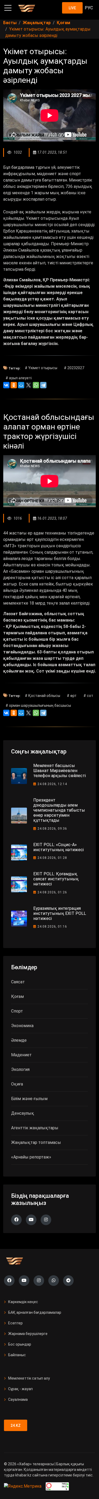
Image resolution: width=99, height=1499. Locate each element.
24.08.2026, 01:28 (52, 858)
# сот (88, 695)
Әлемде (19, 1040)
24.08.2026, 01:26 (52, 892)
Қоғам (17, 996)
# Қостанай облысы (42, 695)
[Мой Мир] (21, 385)
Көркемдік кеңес (23, 1302)
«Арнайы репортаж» (31, 1157)
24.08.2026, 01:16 (52, 926)
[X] (28, 385)
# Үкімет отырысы (41, 368)
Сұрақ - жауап (20, 1389)
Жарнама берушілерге (28, 1334)
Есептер (15, 1323)
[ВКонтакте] (6, 385)
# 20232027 (74, 368)
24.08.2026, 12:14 (52, 784)
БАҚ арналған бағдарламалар (34, 1312)
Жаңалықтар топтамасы (36, 1142)
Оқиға (17, 1084)
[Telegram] (43, 385)
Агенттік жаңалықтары (34, 1127)
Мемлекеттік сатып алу (29, 1378)
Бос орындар (19, 1344)
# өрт (72, 695)
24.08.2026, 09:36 (52, 828)
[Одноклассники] (14, 385)
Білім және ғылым (29, 1098)
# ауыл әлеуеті (19, 378)
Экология (20, 1069)
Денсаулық (22, 1113)
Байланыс (17, 1355)
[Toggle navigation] (8, 8)
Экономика (22, 1025)
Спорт (17, 1011)
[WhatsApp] (36, 385)
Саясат (18, 981)
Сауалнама (18, 1399)
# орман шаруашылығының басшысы (38, 705)
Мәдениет (21, 1054)
